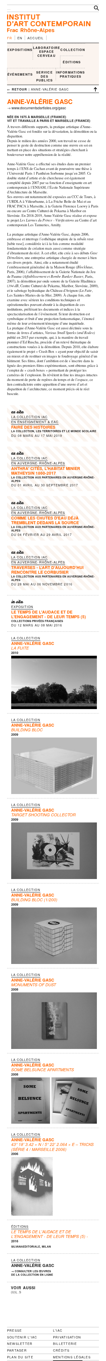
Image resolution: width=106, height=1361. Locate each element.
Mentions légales (72, 1357)
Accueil (35, 38)
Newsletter (19, 1343)
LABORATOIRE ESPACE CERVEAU (46, 51)
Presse (14, 1330)
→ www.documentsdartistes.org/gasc (36, 107)
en (20, 38)
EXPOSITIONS (20, 49)
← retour (17, 89)
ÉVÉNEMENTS (20, 74)
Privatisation (67, 1337)
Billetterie (65, 1343)
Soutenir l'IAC (22, 1337)
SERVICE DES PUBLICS (44, 76)
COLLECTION (72, 49)
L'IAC (57, 1330)
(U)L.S (16, 1292)
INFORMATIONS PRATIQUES (70, 74)
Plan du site (20, 1357)
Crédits (61, 1350)
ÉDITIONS (72, 62)
